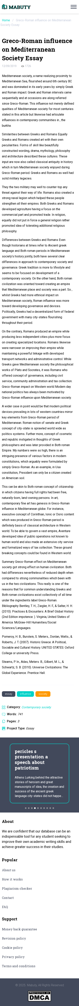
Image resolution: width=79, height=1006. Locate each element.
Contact (8, 898)
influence (25, 693)
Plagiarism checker (17, 888)
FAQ (5, 907)
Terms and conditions (18, 966)
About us (8, 870)
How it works (12, 879)
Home (6, 20)
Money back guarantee (19, 929)
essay (8, 693)
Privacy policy (13, 957)
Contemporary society (36, 707)
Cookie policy (12, 948)
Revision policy (14, 938)
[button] (25, 808)
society (43, 693)
